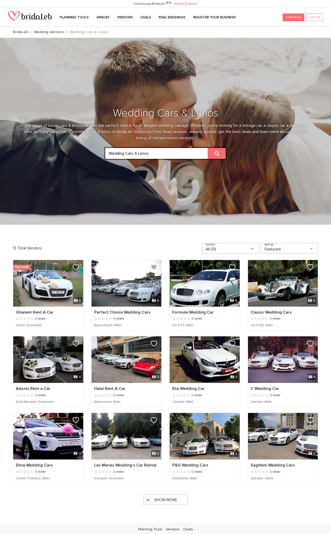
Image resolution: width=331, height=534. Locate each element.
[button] (165, 153)
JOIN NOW (294, 17)
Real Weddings (172, 17)
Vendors (125, 17)
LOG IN (315, 17)
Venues (102, 17)
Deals (146, 17)
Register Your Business (214, 17)
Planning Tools (74, 17)
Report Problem (185, 4)
